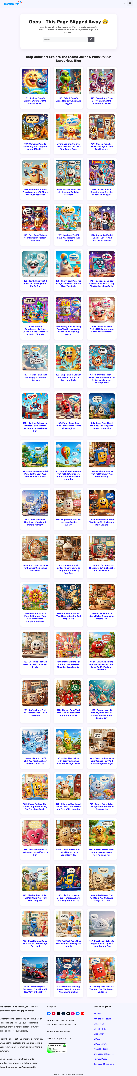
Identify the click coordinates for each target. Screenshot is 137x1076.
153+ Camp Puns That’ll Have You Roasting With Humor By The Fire (101, 425)
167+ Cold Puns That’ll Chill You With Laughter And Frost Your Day (35, 761)
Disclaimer (99, 1034)
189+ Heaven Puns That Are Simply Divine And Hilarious (35, 377)
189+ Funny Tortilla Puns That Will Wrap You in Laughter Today (68, 852)
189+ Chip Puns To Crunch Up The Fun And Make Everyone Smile (68, 377)
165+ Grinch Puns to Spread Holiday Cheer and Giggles (68, 101)
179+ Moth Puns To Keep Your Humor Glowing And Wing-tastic (68, 616)
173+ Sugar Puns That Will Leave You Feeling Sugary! (68, 522)
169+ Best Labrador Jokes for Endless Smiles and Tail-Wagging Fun (102, 852)
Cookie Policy (100, 1029)
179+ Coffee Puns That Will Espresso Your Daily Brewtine (35, 712)
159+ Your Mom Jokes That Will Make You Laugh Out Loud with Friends (102, 329)
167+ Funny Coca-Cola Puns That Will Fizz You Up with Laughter (68, 425)
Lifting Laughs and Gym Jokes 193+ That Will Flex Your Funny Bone (68, 146)
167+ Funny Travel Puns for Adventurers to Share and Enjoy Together (35, 192)
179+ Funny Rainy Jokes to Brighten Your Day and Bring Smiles (101, 806)
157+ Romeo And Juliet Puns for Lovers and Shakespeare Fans (102, 238)
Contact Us (99, 1024)
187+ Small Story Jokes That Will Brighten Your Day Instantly (101, 474)
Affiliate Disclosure (102, 1019)
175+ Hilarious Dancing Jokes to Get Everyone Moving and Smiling (68, 989)
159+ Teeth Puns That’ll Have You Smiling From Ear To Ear (35, 283)
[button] (124, 3)
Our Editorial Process (104, 1054)
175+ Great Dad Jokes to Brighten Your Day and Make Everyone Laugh (102, 761)
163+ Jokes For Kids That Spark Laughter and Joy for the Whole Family (35, 806)
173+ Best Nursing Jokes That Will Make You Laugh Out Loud (35, 943)
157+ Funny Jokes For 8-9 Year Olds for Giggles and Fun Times (101, 989)
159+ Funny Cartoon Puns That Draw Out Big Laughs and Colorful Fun (102, 568)
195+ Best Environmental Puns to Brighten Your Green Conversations (35, 474)
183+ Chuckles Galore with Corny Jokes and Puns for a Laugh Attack (68, 761)
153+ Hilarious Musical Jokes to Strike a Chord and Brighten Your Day (68, 898)
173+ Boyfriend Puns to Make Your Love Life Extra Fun (35, 852)
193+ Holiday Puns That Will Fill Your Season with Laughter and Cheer (68, 712)
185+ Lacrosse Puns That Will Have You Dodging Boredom (68, 192)
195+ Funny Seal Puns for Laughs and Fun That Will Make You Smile (68, 283)
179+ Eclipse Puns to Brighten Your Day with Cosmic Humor (35, 101)
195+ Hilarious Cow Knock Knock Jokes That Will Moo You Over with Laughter (68, 806)
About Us (98, 1014)
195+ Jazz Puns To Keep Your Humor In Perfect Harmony (35, 238)
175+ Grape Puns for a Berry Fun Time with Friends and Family (102, 101)
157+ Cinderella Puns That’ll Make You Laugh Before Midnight (35, 522)
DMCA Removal (101, 1044)
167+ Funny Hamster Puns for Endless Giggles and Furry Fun (35, 568)
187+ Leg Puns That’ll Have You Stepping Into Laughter (68, 238)
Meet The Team (101, 1049)
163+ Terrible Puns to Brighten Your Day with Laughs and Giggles (102, 192)
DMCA (97, 1039)
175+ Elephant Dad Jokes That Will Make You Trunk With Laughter (35, 898)
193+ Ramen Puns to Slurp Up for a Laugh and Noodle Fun (101, 616)
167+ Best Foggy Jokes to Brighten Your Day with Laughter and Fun (101, 943)
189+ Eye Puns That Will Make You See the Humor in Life (35, 664)
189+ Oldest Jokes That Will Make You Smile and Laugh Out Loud (101, 898)
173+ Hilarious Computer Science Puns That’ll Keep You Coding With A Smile (101, 283)
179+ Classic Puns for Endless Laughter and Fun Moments (102, 146)
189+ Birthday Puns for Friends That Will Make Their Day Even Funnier (68, 664)
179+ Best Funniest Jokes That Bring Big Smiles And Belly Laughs (101, 522)
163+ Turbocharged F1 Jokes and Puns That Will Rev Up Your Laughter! (35, 989)
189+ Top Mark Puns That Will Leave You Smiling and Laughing (68, 943)
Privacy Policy (100, 1059)
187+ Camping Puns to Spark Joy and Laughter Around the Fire (35, 146)
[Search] (91, 39)
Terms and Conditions (104, 1064)
